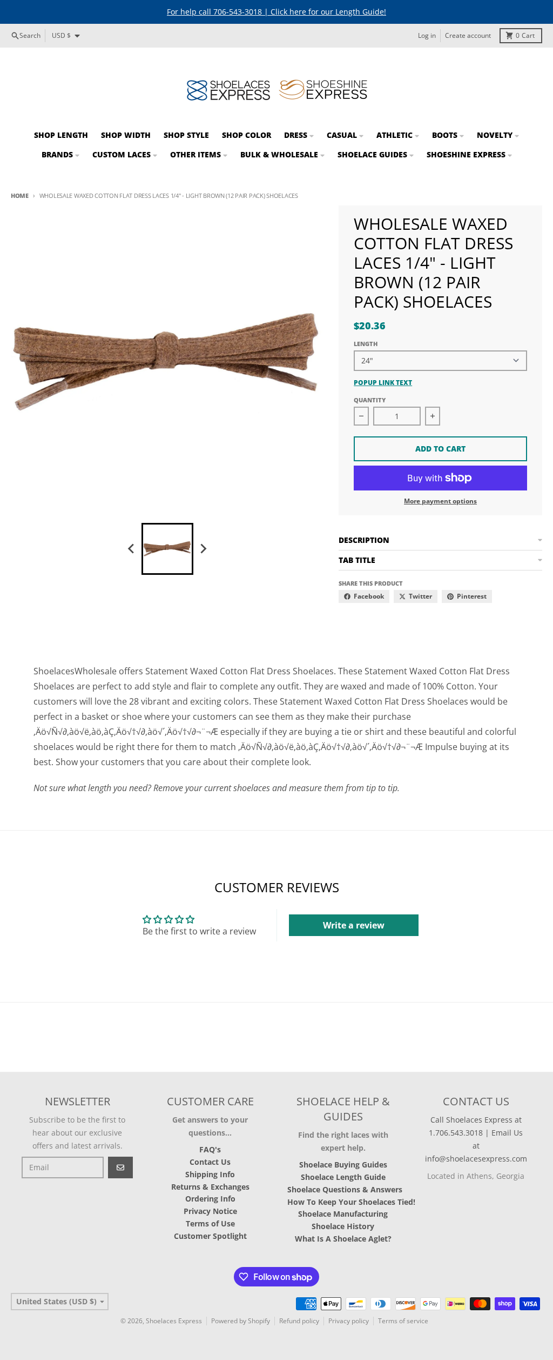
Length (365, 344)
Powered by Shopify (240, 1320)
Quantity (370, 400)
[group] (167, 549)
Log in (427, 35)
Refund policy (299, 1320)
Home (20, 195)
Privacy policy (348, 1320)
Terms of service (403, 1320)
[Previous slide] (131, 549)
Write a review (354, 925)
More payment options (440, 501)
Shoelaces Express (174, 1320)
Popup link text (383, 383)
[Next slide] (203, 549)
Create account (468, 35)
